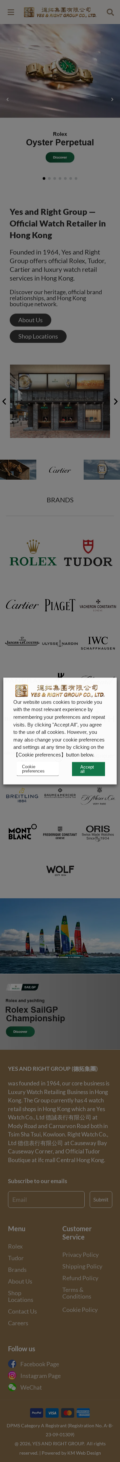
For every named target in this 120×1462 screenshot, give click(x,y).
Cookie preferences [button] (33, 769)
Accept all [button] (87, 769)
